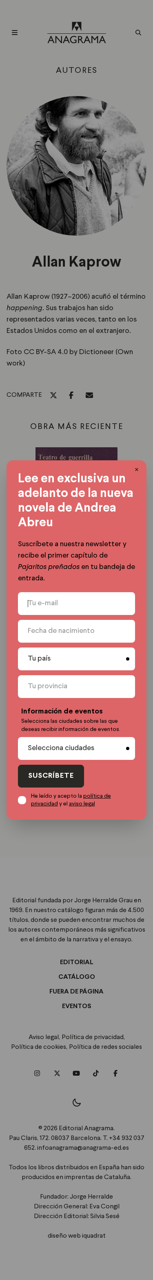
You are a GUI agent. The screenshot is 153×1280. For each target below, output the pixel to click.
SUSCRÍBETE (51, 775)
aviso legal (82, 804)
